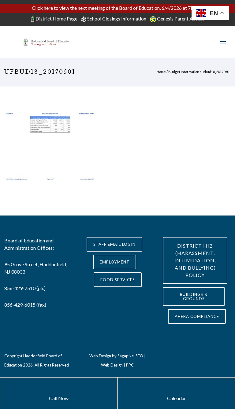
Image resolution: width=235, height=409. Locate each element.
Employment (114, 262)
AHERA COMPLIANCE (197, 316)
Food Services (117, 279)
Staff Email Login (114, 244)
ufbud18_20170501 (216, 72)
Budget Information (183, 72)
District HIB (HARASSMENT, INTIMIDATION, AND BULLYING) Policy (195, 260)
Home (161, 72)
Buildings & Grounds (193, 296)
